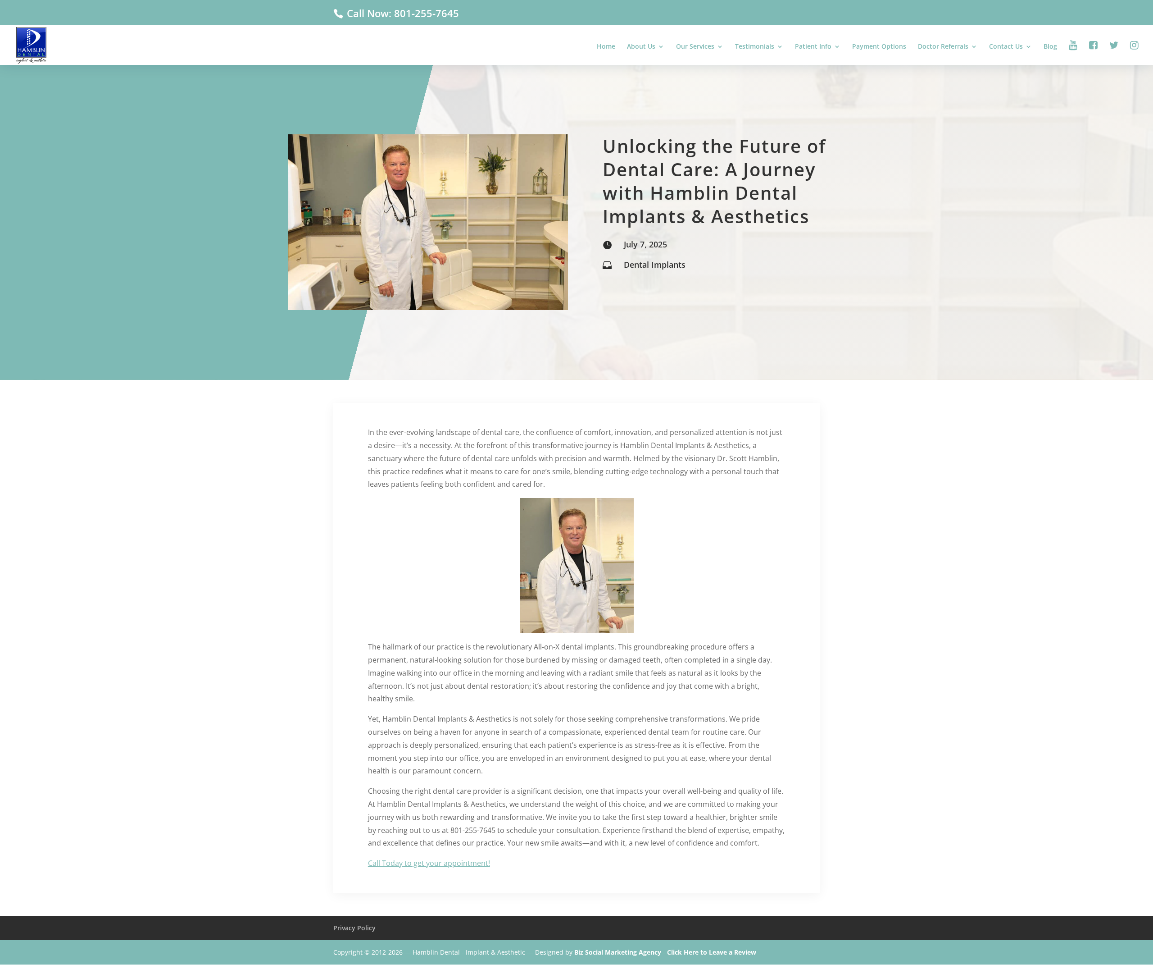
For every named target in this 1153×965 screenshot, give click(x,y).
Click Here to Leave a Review (711, 952)
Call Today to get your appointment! (429, 863)
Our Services (695, 46)
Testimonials (754, 46)
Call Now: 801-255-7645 (401, 13)
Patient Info (813, 46)
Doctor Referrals (943, 46)
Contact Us (1006, 46)
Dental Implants (654, 264)
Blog (1050, 46)
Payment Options (879, 46)
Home (606, 46)
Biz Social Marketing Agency (617, 952)
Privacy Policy (354, 928)
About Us (641, 46)
